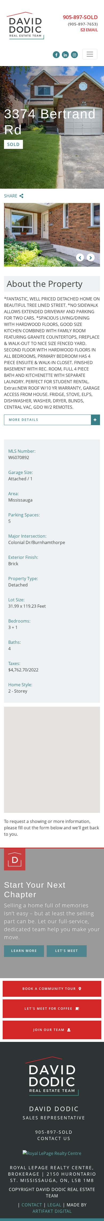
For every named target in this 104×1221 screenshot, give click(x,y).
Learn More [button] (24, 950)
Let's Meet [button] (66, 950)
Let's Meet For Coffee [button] (49, 1008)
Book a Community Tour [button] (49, 988)
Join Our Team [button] (49, 1030)
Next (91, 257)
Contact (32, 1205)
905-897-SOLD (80, 17)
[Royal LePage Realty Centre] (52, 1153)
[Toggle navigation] (89, 54)
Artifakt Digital (52, 1211)
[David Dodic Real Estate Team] (25, 28)
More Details (23, 419)
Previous (80, 257)
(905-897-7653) (83, 24)
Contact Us (54, 1138)
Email (91, 29)
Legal (54, 1205)
